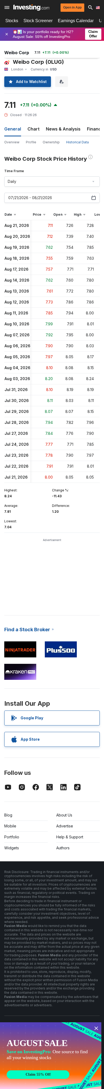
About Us (64, 815)
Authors (63, 848)
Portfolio (11, 837)
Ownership (51, 142)
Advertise (64, 826)
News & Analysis (63, 129)
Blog (8, 815)
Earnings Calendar (76, 20)
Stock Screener (38, 20)
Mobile (10, 826)
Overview (11, 142)
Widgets (11, 848)
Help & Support (69, 837)
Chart (33, 129)
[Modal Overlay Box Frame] (50, 1055)
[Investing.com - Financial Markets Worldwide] (31, 7)
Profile (31, 142)
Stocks (11, 20)
